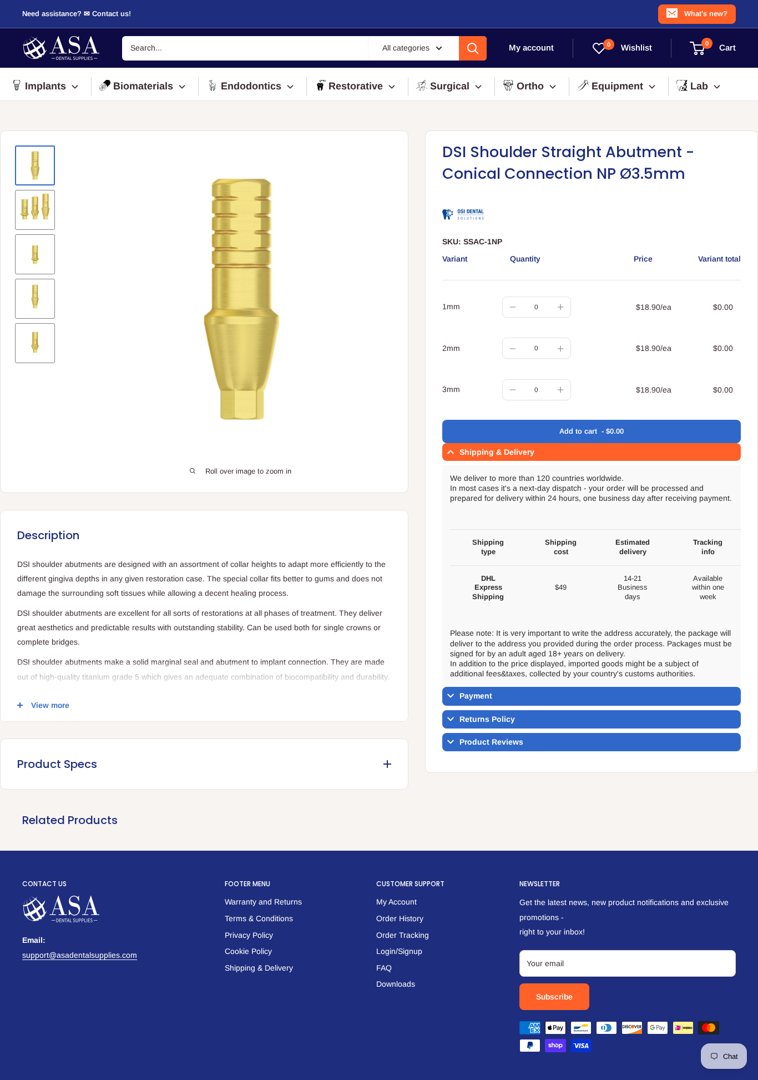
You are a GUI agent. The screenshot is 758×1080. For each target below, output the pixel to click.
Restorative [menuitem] (356, 86)
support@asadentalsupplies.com (79, 955)
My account (531, 48)
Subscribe (554, 996)
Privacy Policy (249, 935)
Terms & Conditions (259, 918)
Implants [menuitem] (45, 86)
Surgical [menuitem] (449, 86)
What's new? (705, 13)
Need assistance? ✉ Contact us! (76, 13)
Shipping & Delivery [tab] (496, 452)
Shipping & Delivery (259, 967)
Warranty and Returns (263, 901)
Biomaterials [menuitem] (143, 86)
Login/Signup (399, 951)
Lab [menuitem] (699, 86)
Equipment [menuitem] (617, 86)
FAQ (384, 967)
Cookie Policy (248, 951)
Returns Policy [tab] (487, 719)
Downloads (395, 983)
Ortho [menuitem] (530, 86)
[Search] (473, 48)
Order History (399, 918)
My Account (396, 901)
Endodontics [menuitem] (251, 86)
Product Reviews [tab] (491, 741)
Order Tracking (402, 935)
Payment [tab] (475, 696)
